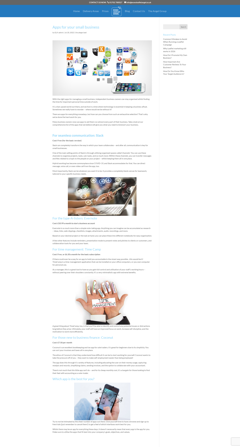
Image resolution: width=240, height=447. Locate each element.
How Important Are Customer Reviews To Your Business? (174, 64)
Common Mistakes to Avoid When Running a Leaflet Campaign (175, 42)
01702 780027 (116, 2)
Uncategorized (80, 32)
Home (76, 11)
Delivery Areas (91, 11)
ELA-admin (59, 32)
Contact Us (139, 11)
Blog (127, 11)
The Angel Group (157, 11)
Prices (105, 11)
